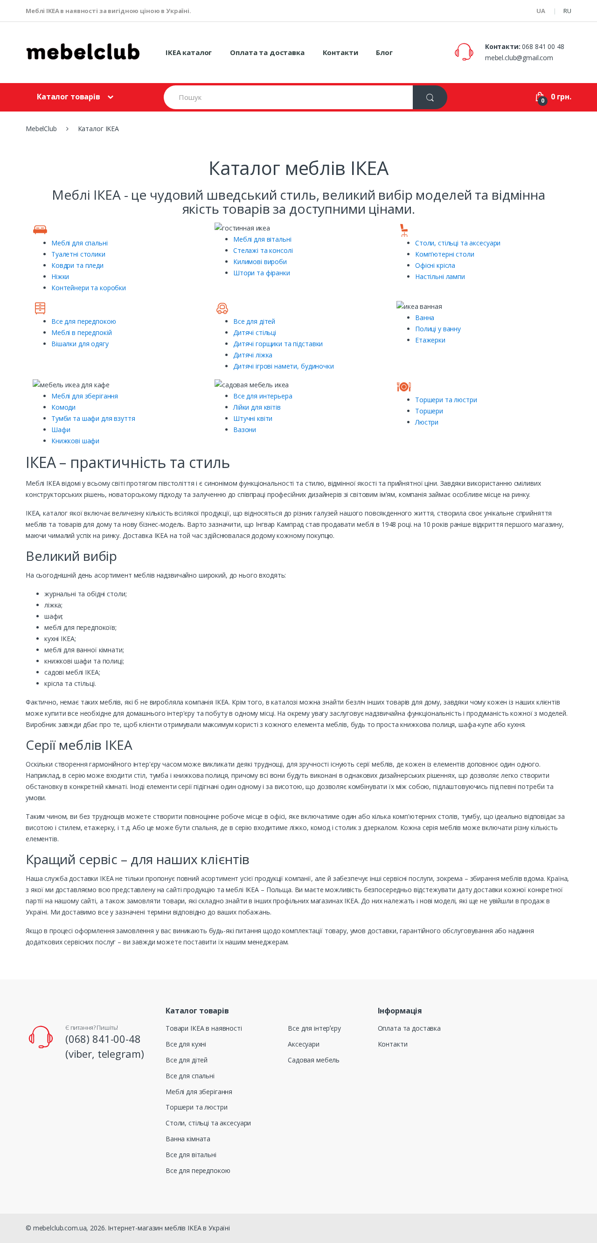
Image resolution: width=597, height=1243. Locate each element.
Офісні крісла (435, 265)
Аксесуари (303, 1044)
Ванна (424, 317)
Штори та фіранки (261, 272)
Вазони (244, 429)
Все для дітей (254, 321)
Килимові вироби (260, 261)
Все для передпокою (83, 321)
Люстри (426, 422)
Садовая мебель (314, 1059)
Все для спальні (190, 1075)
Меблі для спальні (79, 242)
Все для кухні (186, 1044)
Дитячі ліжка (252, 354)
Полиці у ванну (438, 328)
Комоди (63, 407)
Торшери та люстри (446, 399)
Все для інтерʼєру (314, 1028)
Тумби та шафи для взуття (93, 418)
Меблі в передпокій (81, 332)
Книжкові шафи (75, 440)
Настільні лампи (440, 276)
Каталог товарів (68, 96)
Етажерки (430, 339)
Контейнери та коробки (88, 287)
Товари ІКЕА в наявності (204, 1028)
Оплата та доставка (267, 52)
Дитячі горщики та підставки (278, 343)
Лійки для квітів (257, 407)
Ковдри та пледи (77, 265)
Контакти (340, 52)
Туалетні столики (78, 254)
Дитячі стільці (254, 332)
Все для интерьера (262, 395)
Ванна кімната (188, 1138)
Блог (384, 52)
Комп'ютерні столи (444, 254)
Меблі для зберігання (84, 395)
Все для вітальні (191, 1154)
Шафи (60, 429)
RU (567, 11)
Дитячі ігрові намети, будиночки (283, 366)
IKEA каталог (189, 52)
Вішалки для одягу (80, 343)
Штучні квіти (252, 418)
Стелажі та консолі (262, 250)
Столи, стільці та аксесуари (457, 242)
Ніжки (60, 276)
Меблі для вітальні (262, 239)
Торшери (429, 410)
